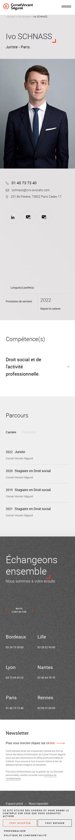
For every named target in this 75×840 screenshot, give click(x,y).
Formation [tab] (29, 432)
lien (52, 743)
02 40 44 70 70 (46, 677)
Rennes (45, 697)
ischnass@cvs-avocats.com (30, 190)
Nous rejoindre (38, 803)
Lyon (11, 667)
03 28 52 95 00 (46, 647)
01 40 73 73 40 (24, 182)
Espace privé (14, 803)
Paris (11, 697)
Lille (42, 636)
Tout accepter (20, 823)
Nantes (45, 667)
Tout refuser (55, 823)
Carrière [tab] (11, 432)
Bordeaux (16, 636)
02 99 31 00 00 (46, 708)
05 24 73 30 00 (14, 647)
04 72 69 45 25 (14, 677)
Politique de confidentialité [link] (25, 835)
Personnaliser (15, 830)
